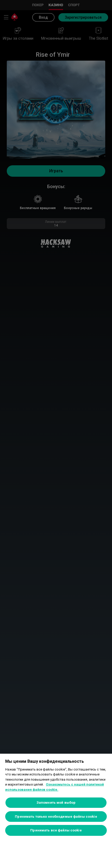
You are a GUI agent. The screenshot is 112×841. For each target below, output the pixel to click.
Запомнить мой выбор (56, 802)
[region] (56, 797)
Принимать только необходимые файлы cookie (56, 816)
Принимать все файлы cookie (56, 830)
